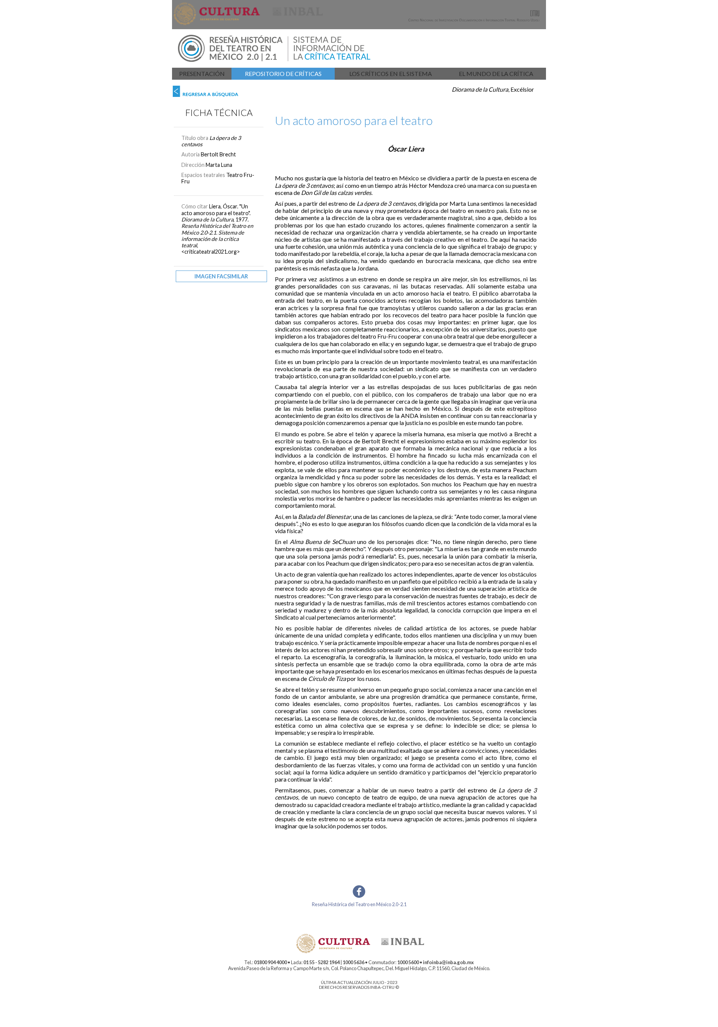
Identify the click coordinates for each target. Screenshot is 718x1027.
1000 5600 (408, 962)
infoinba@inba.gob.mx (448, 962)
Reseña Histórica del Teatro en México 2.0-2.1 (359, 904)
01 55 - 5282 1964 (321, 962)
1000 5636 (353, 962)
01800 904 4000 (270, 962)
